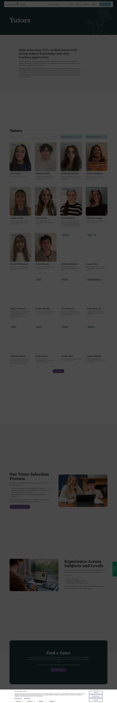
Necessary (18, 701)
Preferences (30, 701)
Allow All (96, 692)
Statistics (41, 701)
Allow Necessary (96, 696)
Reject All (96, 700)
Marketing (52, 701)
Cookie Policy (27, 698)
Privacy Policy (18, 698)
